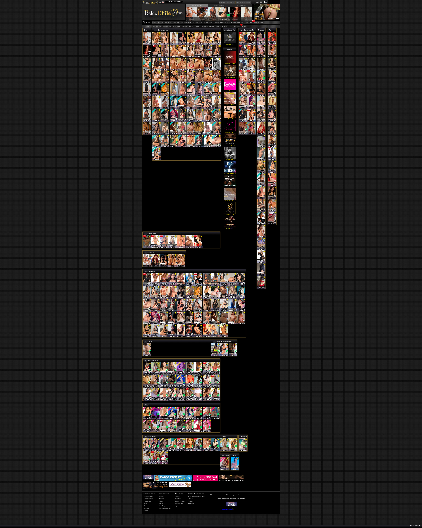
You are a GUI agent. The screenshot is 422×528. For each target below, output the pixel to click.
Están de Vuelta (219, 5)
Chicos (150, 341)
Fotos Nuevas (241, 5)
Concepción (185, 26)
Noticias (203, 26)
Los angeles (192, 26)
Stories (244, 26)
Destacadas (189, 22)
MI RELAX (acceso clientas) (226, 2)
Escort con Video (231, 22)
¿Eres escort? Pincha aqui (243, 2)
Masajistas (173, 22)
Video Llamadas (150, 26)
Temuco (198, 26)
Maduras (195, 22)
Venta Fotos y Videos (162, 26)
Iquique (179, 26)
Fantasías (205, 22)
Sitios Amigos (163, 506)
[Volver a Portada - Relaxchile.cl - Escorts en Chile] (151, 2)
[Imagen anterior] (187, 11)
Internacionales (210, 26)
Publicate (191, 501)
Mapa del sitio (179, 503)
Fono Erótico (172, 26)
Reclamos (191, 503)
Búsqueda (148, 22)
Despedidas (223, 22)
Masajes (217, 22)
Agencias (211, 22)
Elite (159, 22)
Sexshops (229, 26)
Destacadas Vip (165, 22)
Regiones (178, 498)
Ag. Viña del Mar (229, 30)
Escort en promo (258, 22)
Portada (154, 22)
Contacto (190, 498)
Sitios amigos (237, 26)
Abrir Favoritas (413, 525)
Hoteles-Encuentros (221, 26)
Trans (200, 22)
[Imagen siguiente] (251, 11)
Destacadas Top (181, 22)
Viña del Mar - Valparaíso (244, 22)
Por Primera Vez (197, 5)
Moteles (177, 496)
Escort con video (180, 501)
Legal (176, 506)
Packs (150, 405)
